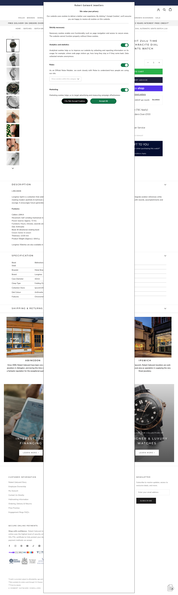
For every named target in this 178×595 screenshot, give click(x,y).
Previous (4, 72)
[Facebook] (9, 545)
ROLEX (22, 18)
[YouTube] (27, 545)
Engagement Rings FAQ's (18, 512)
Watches (27, 29)
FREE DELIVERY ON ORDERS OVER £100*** (29, 23)
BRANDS (31, 18)
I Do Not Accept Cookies (74, 101)
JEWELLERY (43, 18)
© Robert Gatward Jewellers (24, 588)
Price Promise (14, 508)
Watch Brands (41, 29)
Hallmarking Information (18, 499)
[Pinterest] (21, 545)
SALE (158, 18)
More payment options (136, 94)
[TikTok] (33, 545)
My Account (13, 491)
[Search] (164, 9)
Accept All (103, 101)
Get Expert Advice (137, 80)
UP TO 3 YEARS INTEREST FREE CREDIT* (148, 23)
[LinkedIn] (39, 545)
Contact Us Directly (16, 495)
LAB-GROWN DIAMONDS (142, 18)
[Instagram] (15, 545)
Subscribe (146, 501)
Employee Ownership (17, 486)
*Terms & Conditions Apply (136, 153)
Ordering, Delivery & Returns (20, 503)
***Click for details (14, 585)
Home (18, 29)
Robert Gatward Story (17, 482)
